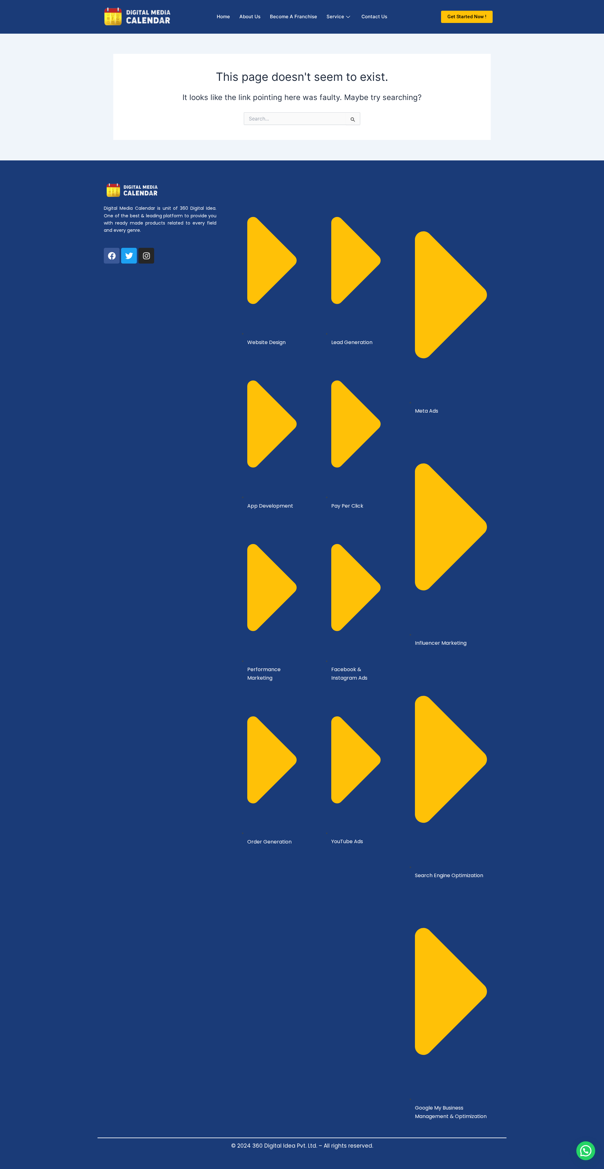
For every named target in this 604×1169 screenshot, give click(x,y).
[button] (585, 1150)
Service (335, 16)
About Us (249, 16)
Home (223, 16)
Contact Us (374, 16)
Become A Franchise (293, 16)
